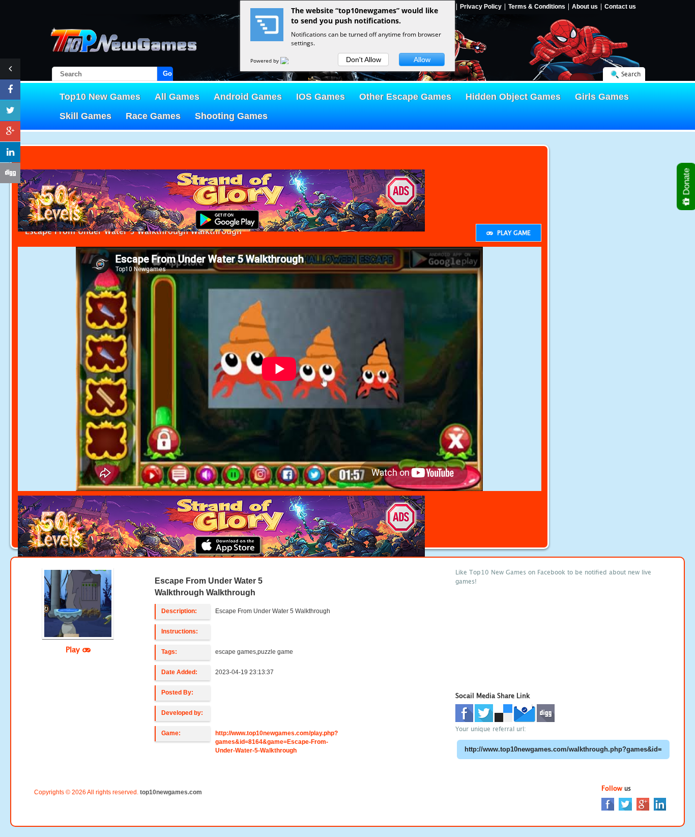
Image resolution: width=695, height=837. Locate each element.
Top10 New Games (100, 97)
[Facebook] (607, 803)
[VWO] (290, 60)
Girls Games (602, 97)
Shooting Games (231, 116)
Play (74, 649)
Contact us (620, 7)
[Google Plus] (642, 803)
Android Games (248, 97)
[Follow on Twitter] (10, 110)
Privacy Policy (481, 7)
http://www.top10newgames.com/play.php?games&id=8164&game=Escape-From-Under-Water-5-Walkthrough (276, 742)
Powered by (265, 60)
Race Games (153, 116)
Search (631, 74)
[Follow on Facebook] (10, 89)
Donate (686, 182)
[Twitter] (625, 803)
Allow (422, 59)
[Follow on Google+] (10, 131)
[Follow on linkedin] (10, 152)
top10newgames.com (171, 792)
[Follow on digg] (10, 173)
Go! (168, 73)
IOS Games (320, 97)
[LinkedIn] (660, 803)
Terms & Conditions (536, 7)
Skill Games (85, 116)
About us (585, 7)
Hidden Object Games (513, 97)
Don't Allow (363, 59)
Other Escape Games (405, 97)
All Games (177, 97)
